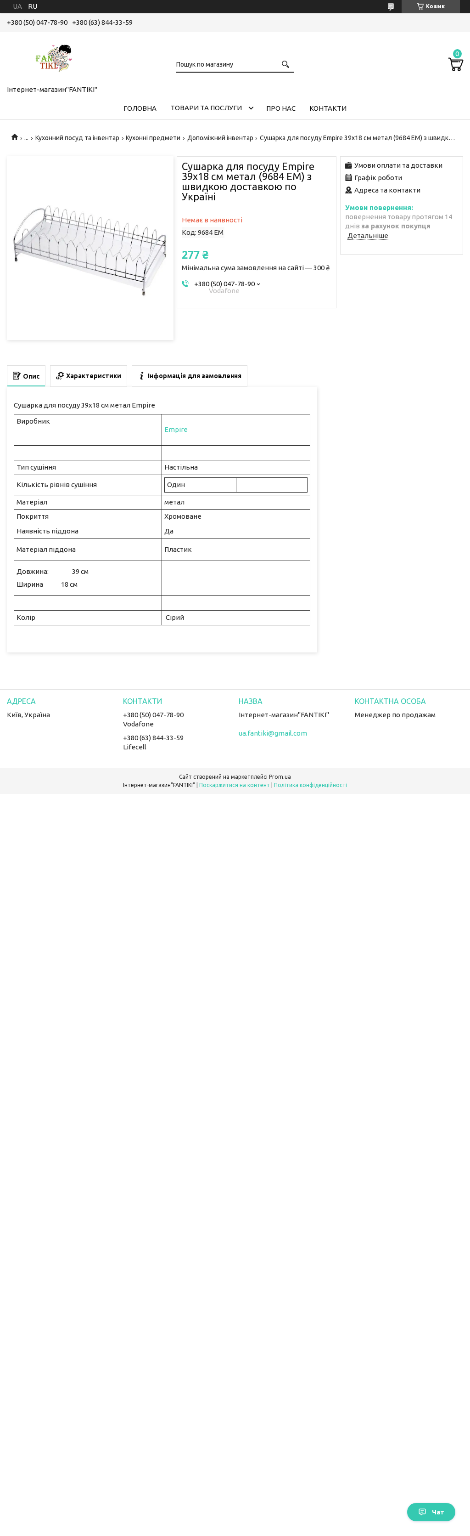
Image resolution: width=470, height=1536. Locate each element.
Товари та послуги (206, 108)
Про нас (281, 108)
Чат (438, 1512)
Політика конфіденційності (310, 785)
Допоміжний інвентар (220, 138)
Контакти (328, 108)
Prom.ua (280, 777)
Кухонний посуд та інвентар (77, 138)
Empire (176, 429)
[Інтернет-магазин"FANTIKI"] (53, 57)
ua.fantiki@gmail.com (273, 733)
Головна (140, 108)
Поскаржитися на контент (234, 785)
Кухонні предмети (153, 138)
